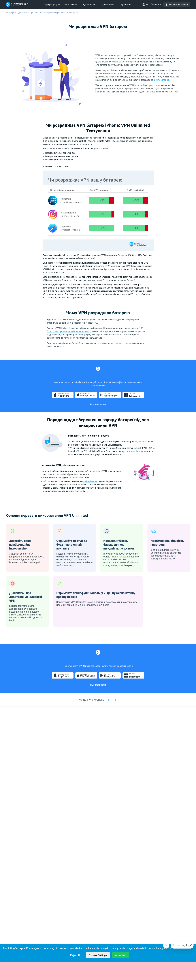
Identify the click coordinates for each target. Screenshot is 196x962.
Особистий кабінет (178, 4)
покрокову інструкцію (136, 451)
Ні (115, 700)
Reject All (75, 955)
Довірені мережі (90, 481)
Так (108, 700)
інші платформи (98, 685)
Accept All (120, 955)
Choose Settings (98, 955)
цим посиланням (162, 80)
